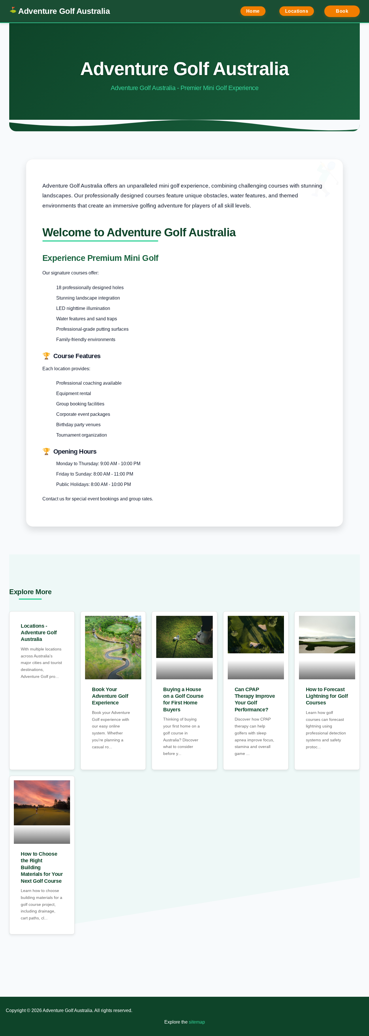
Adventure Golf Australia (64, 11)
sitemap (197, 1022)
